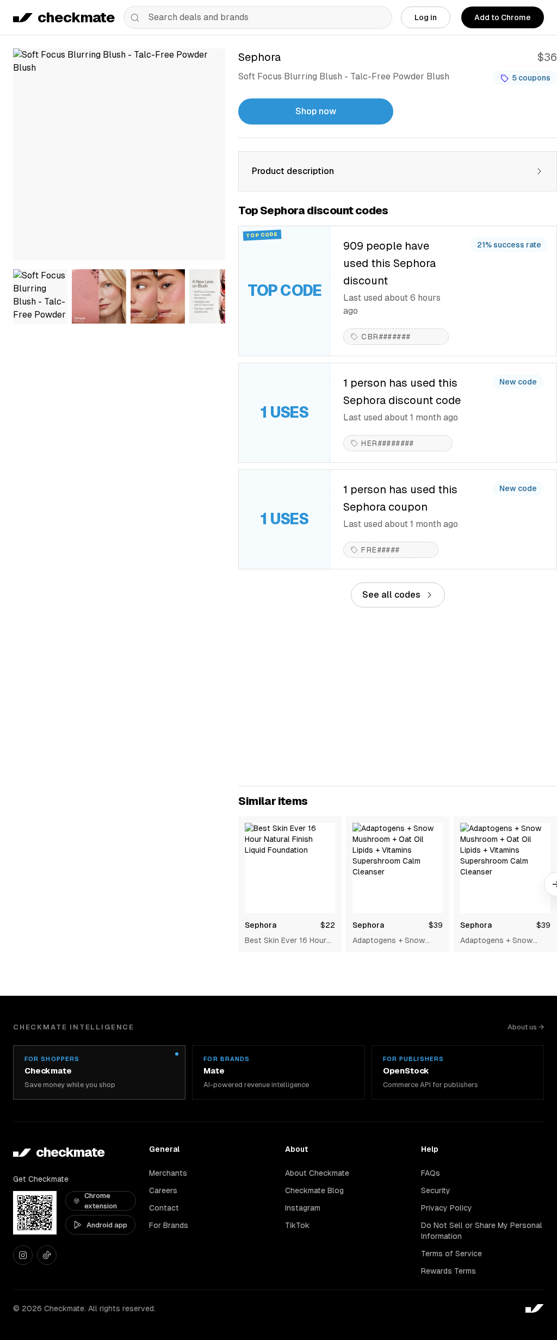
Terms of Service (451, 1253)
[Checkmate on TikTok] (47, 1255)
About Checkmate (317, 1173)
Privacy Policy (446, 1207)
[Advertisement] (397, 697)
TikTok (297, 1225)
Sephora (260, 925)
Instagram (302, 1207)
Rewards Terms (448, 1271)
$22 (327, 925)
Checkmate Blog (314, 1190)
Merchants (168, 1173)
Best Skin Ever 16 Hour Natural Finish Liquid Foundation (285, 941)
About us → (526, 1027)
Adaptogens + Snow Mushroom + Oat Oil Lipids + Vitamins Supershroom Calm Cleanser (388, 941)
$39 (436, 925)
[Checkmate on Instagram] (23, 1255)
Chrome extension (100, 1201)
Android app (106, 1225)
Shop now (315, 111)
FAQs (430, 1173)
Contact (164, 1207)
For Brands (168, 1225)
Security (435, 1190)
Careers (163, 1190)
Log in (425, 17)
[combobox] (257, 17)
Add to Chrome (502, 17)
